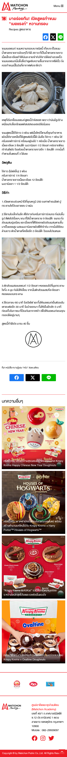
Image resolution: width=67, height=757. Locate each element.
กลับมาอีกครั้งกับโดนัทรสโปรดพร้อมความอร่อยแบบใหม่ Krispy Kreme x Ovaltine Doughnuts (33, 657)
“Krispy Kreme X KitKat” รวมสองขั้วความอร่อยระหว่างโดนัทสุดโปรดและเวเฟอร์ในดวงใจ (30, 592)
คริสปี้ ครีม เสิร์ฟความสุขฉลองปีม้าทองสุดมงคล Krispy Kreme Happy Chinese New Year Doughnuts (33, 463)
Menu (57, 6)
